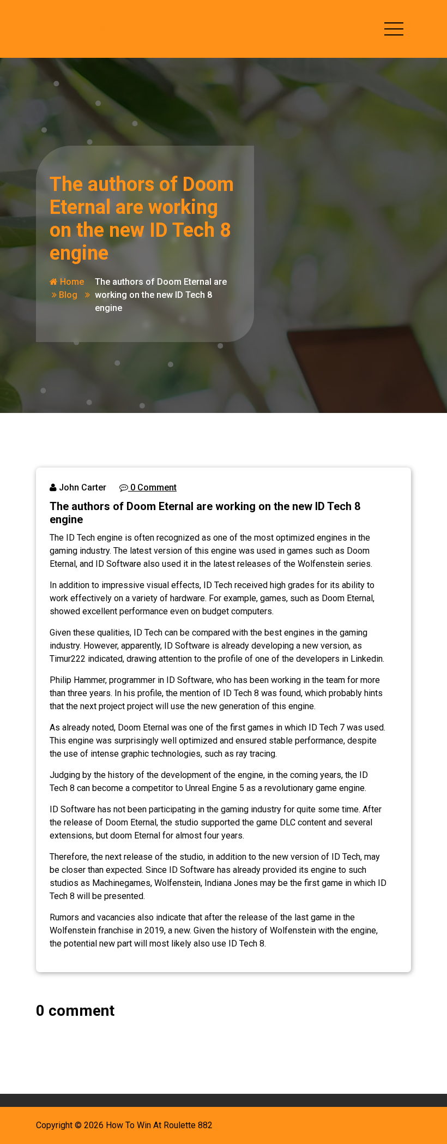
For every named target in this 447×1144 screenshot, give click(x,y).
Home (71, 282)
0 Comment (152, 487)
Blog (68, 295)
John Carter (81, 487)
